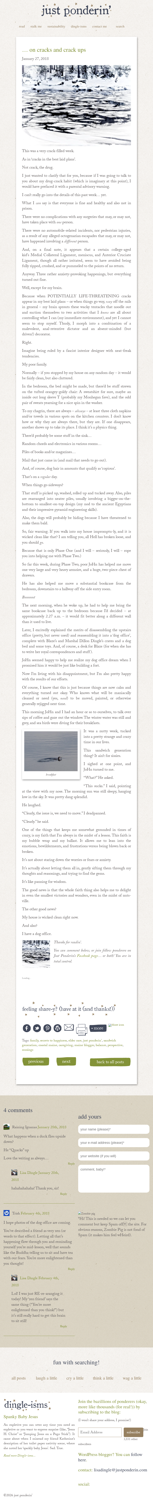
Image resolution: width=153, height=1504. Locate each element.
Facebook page (87, 956)
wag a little (132, 1378)
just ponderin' (92, 1041)
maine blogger (84, 1045)
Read (22, 26)
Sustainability (56, 26)
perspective (115, 1045)
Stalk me (36, 26)
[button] (76, 105)
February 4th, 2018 (35, 1214)
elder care (75, 1041)
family (34, 1041)
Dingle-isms (79, 26)
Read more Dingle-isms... (20, 1456)
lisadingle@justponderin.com (120, 1470)
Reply (71, 1164)
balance (101, 1045)
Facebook (97, 1485)
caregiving (66, 1045)
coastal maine (47, 1045)
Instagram (129, 1485)
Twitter (119, 1485)
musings (27, 1050)
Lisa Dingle (29, 1173)
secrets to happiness (53, 1041)
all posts (19, 1378)
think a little (103, 1378)
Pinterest (108, 1485)
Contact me (99, 26)
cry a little (75, 1378)
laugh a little (46, 1378)
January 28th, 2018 (52, 1128)
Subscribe (133, 1433)
